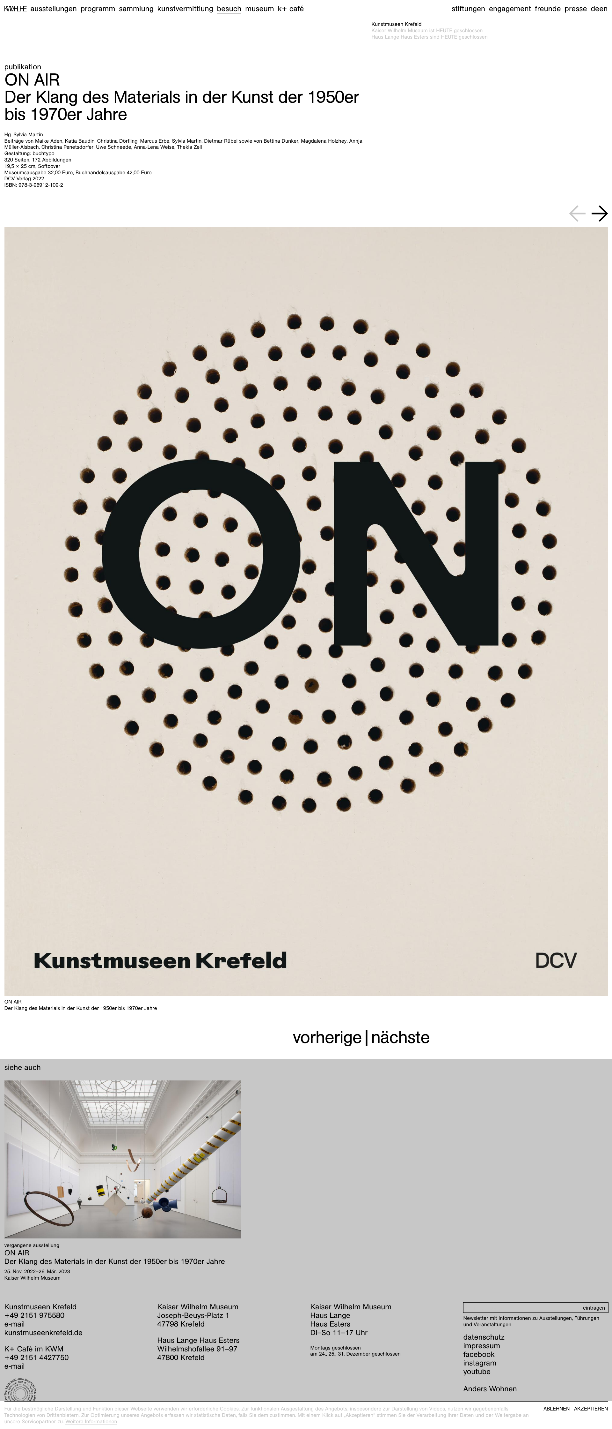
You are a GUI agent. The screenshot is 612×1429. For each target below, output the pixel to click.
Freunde (548, 8)
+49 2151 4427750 (36, 1357)
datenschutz (484, 1337)
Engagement (510, 8)
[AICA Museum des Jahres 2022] (76, 1394)
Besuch (229, 8)
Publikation (22, 66)
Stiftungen (468, 8)
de (595, 8)
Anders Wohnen (490, 1389)
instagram (480, 1363)
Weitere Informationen (91, 1421)
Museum (259, 8)
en (603, 8)
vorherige (327, 1037)
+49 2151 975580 (34, 1315)
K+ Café (291, 8)
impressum (481, 1345)
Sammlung (136, 8)
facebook (479, 1354)
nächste (400, 1037)
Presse (576, 8)
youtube (477, 1371)
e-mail (14, 1324)
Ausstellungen (53, 8)
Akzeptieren (591, 1409)
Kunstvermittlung (185, 8)
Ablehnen (556, 1409)
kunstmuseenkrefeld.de (43, 1332)
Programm (98, 8)
